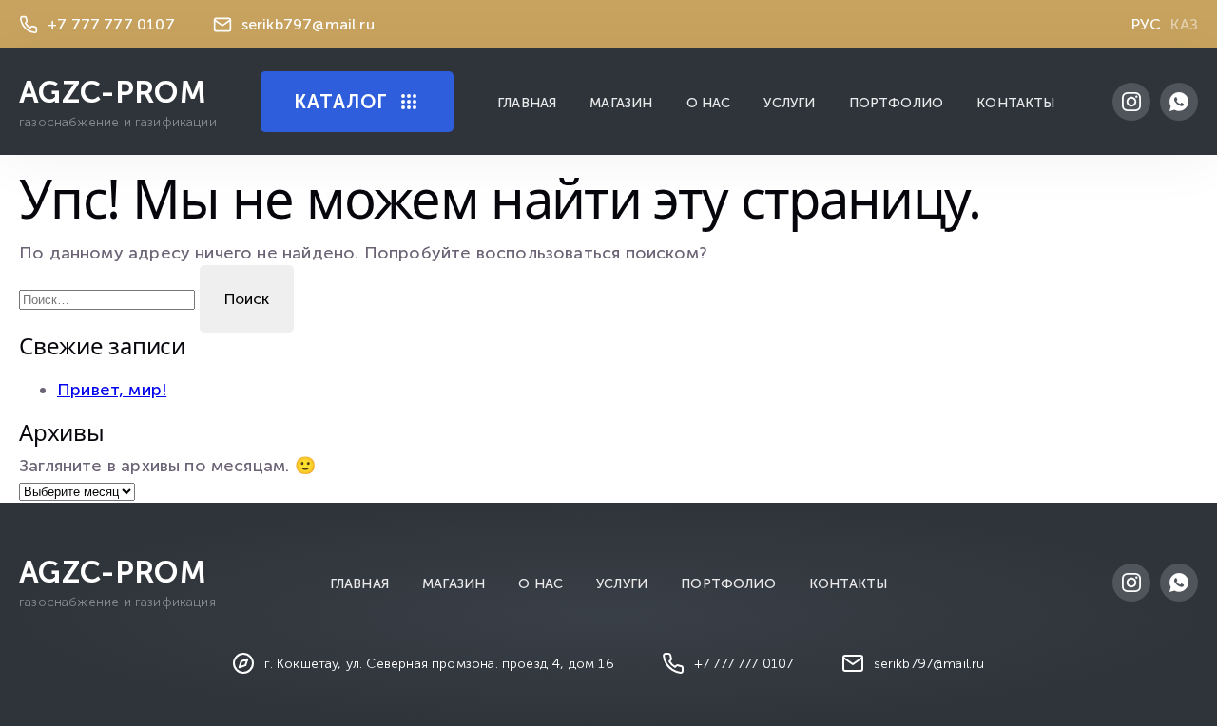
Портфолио (896, 103)
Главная (526, 103)
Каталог (341, 101)
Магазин (620, 103)
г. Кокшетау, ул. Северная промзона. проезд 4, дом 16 (438, 664)
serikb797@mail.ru (308, 24)
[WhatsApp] (1179, 102)
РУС (1146, 24)
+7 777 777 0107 (111, 24)
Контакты (1015, 103)
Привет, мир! (111, 389)
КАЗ (1184, 24)
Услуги (789, 103)
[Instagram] (1131, 102)
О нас (708, 103)
